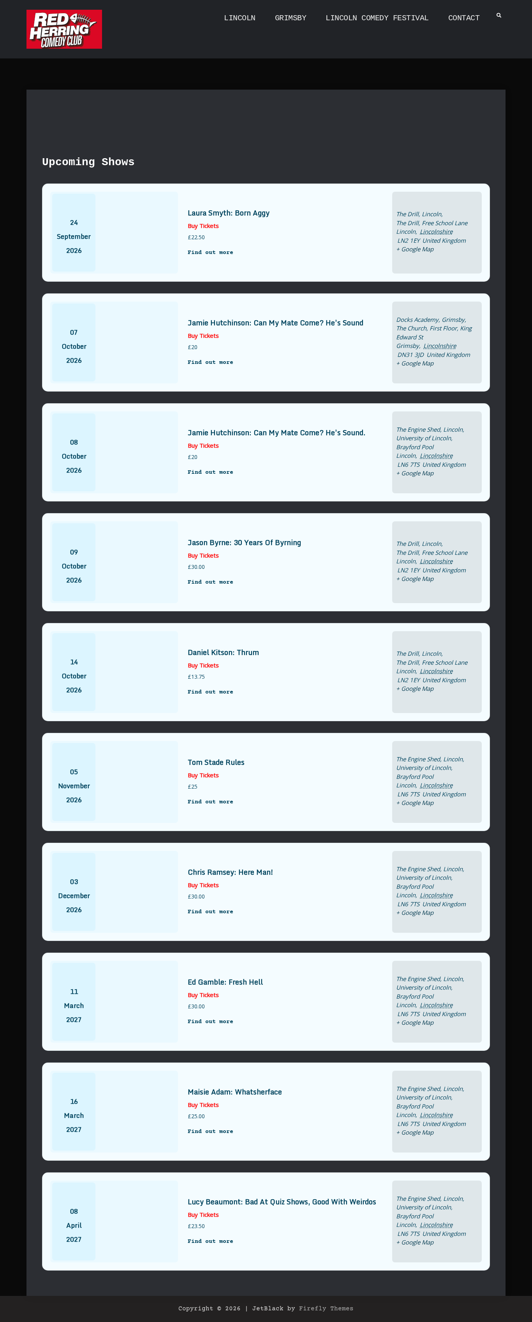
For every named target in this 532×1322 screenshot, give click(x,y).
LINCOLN (239, 18)
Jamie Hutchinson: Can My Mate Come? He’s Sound (275, 322)
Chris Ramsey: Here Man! (230, 872)
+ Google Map (414, 249)
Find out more (210, 252)
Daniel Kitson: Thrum (223, 652)
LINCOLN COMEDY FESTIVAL (377, 18)
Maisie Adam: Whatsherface (235, 1092)
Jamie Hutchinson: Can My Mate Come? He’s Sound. (276, 432)
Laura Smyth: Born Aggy (229, 213)
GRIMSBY (291, 18)
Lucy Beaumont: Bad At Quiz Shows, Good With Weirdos (282, 1201)
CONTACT (464, 18)
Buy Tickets (203, 225)
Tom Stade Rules (216, 762)
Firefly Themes (326, 1308)
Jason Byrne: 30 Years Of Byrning (244, 542)
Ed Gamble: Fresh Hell (225, 982)
